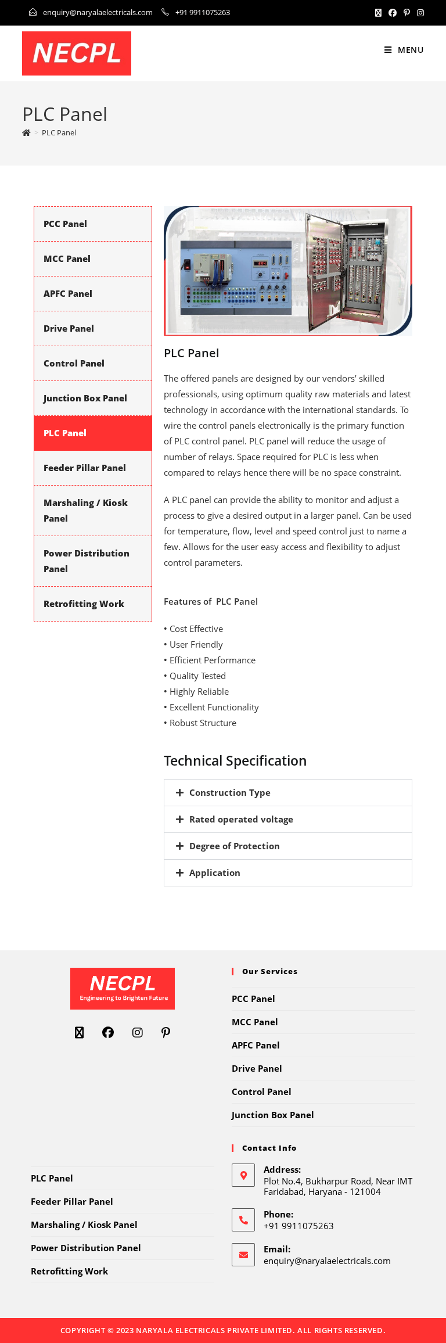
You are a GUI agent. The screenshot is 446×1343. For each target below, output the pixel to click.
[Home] (26, 132)
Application (214, 872)
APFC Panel (68, 293)
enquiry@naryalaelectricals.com (98, 12)
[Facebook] (392, 13)
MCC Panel (67, 258)
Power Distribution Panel (86, 1248)
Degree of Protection (234, 846)
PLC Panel (59, 132)
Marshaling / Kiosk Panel (84, 1224)
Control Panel (74, 363)
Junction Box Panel (85, 398)
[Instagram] (418, 13)
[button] (287, 793)
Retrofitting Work (84, 603)
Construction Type (230, 792)
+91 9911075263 (202, 12)
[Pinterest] (406, 13)
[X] (378, 13)
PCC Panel (65, 223)
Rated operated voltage (241, 819)
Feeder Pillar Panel (85, 467)
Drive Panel (69, 328)
